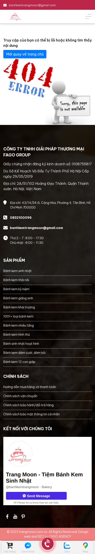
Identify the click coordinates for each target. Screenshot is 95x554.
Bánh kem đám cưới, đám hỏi (24, 353)
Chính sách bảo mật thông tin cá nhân (31, 414)
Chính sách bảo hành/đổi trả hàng (28, 405)
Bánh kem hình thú (16, 335)
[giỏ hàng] (9, 545)
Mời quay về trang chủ (25, 54)
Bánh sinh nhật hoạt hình (21, 344)
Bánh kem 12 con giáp (19, 362)
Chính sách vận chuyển (20, 396)
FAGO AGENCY (60, 536)
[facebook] (47, 471)
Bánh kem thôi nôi (16, 280)
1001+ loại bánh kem (18, 316)
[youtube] (15, 516)
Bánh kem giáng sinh (18, 298)
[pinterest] (23, 516)
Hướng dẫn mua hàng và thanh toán (29, 387)
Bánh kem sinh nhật (17, 271)
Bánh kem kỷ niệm (16, 289)
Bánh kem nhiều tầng (18, 325)
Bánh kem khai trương (19, 307)
